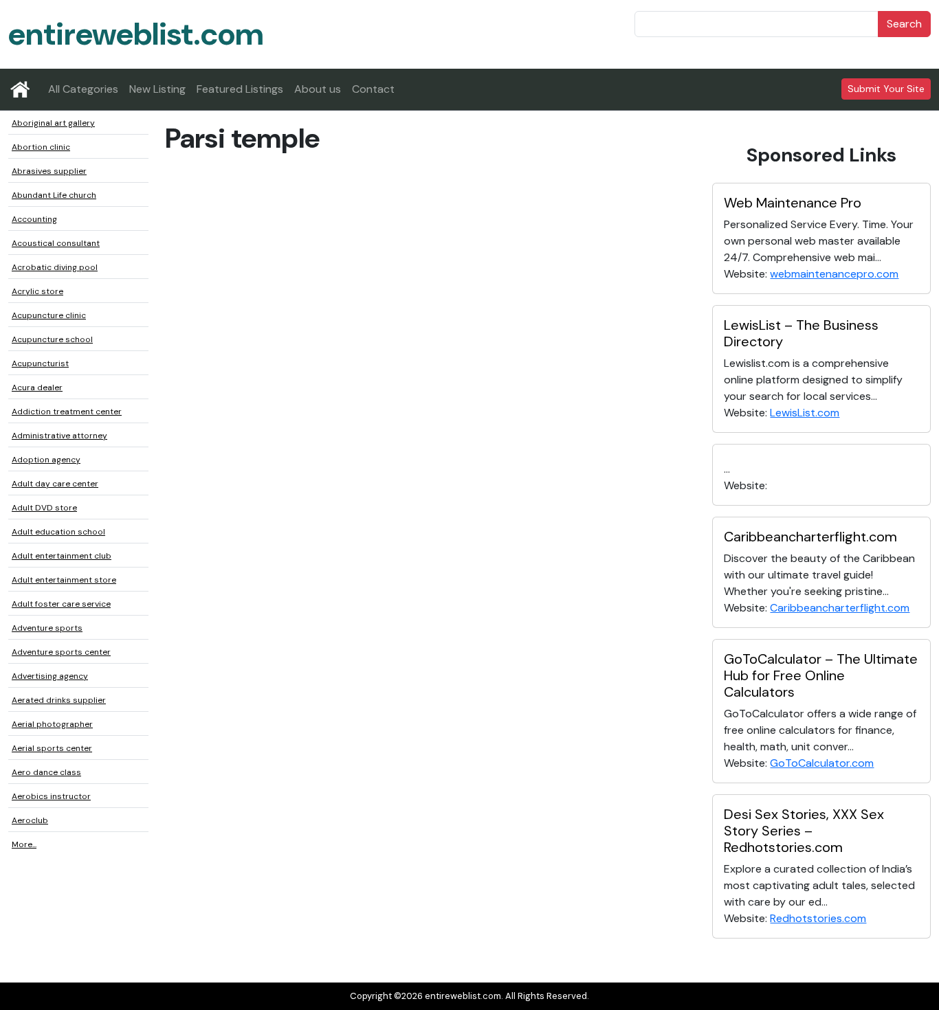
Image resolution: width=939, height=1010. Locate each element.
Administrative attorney (59, 435)
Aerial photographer (52, 724)
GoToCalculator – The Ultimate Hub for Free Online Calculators (821, 675)
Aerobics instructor (51, 796)
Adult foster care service (61, 603)
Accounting (34, 219)
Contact (373, 89)
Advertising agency (50, 676)
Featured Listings (240, 89)
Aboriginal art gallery (53, 122)
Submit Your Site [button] (886, 88)
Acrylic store (37, 291)
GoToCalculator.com (822, 763)
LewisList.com (804, 412)
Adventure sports (47, 627)
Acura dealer (37, 387)
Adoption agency (46, 459)
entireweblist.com (135, 34)
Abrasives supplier (49, 171)
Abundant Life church (54, 195)
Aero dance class (46, 772)
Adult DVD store (44, 507)
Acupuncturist (40, 363)
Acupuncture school (52, 339)
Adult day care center (55, 483)
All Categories (83, 89)
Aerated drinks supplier (59, 700)
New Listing (157, 89)
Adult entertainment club (61, 555)
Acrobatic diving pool (55, 267)
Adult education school (58, 531)
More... (24, 844)
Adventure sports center (61, 652)
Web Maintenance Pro (792, 202)
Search (904, 23)
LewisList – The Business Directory (801, 333)
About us (317, 89)
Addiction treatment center (67, 411)
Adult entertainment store (64, 579)
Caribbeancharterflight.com (810, 536)
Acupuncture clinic (49, 315)
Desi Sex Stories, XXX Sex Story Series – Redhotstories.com (804, 830)
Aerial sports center (52, 748)
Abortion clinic (41, 147)
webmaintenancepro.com (834, 274)
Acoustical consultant (56, 243)
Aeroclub (30, 820)
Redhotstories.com (818, 918)
